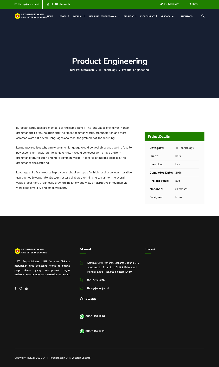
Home (50, 16)
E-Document (147, 16)
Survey (193, 4)
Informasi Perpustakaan (103, 16)
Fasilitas (129, 16)
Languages (186, 16)
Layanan (77, 16)
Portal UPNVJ (171, 4)
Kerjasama (167, 16)
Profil (63, 16)
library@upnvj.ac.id (28, 4)
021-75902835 (96, 279)
